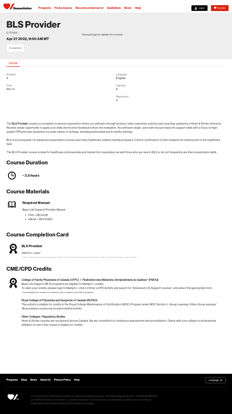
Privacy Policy (62, 379)
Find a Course (63, 8)
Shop (24, 379)
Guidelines (114, 8)
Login (201, 8)
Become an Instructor (90, 8)
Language (217, 381)
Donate (221, 8)
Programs (44, 8)
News (128, 8)
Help (138, 8)
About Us (45, 379)
